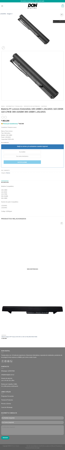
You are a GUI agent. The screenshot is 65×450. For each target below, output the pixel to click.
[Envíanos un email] (8, 361)
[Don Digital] (32, 6)
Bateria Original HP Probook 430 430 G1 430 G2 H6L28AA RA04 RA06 (19, 336)
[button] (2, 6)
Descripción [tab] (5, 182)
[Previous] (1, 102)
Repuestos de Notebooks (32, 106)
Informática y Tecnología (14, 106)
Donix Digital (15, 446)
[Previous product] (5, 117)
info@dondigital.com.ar (7, 374)
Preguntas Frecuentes (7, 396)
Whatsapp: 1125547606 (8, 371)
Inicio (3, 106)
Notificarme (22, 162)
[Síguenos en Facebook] (2, 361)
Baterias (44, 106)
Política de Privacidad (55, 446)
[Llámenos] (11, 361)
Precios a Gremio (6, 403)
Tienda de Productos (7, 400)
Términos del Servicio (30, 447)
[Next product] (2, 117)
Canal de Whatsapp (6, 407)
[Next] (7, 46)
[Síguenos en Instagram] (5, 361)
